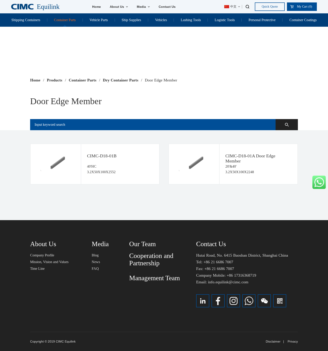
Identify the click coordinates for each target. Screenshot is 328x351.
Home (96, 6)
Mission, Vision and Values (49, 262)
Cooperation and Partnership (151, 259)
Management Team (154, 278)
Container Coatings (303, 20)
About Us (117, 6)
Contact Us (167, 6)
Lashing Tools (191, 20)
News (96, 262)
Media (142, 6)
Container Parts (65, 20)
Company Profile (42, 255)
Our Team (142, 244)
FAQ (95, 268)
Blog (95, 255)
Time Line (37, 268)
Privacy (293, 341)
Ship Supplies (131, 20)
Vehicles (161, 20)
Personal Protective (262, 20)
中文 (233, 6)
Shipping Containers (25, 20)
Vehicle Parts (98, 20)
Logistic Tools (225, 20)
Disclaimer (273, 341)
